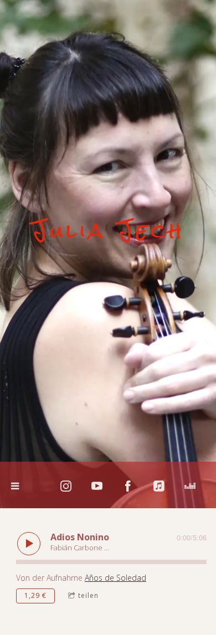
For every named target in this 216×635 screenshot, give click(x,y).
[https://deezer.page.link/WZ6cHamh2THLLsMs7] (190, 486)
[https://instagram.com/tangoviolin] (65, 486)
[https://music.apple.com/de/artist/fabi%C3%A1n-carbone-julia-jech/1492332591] (158, 486)
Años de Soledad (115, 577)
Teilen (88, 595)
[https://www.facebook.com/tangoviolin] (127, 486)
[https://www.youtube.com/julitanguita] (96, 486)
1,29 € (35, 595)
